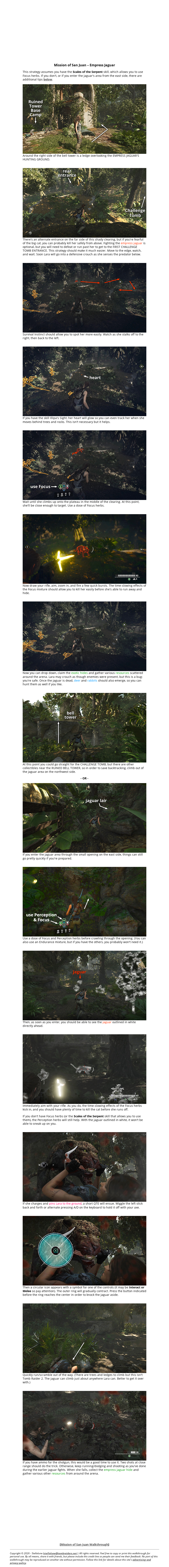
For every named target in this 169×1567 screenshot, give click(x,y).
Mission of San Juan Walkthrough (84, 1544)
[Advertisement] (84, 32)
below (47, 79)
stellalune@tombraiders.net (60, 1553)
